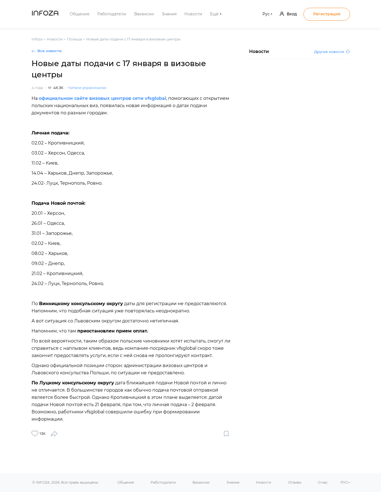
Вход (292, 13)
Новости (193, 13)
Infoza (45, 14)
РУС (344, 482)
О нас (323, 482)
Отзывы (294, 482)
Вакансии (144, 13)
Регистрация (327, 13)
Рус (266, 13)
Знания (169, 13)
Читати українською (87, 87)
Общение (80, 13)
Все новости (49, 51)
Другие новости (329, 51)
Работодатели (111, 13)
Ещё (214, 13)
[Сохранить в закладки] (226, 433)
